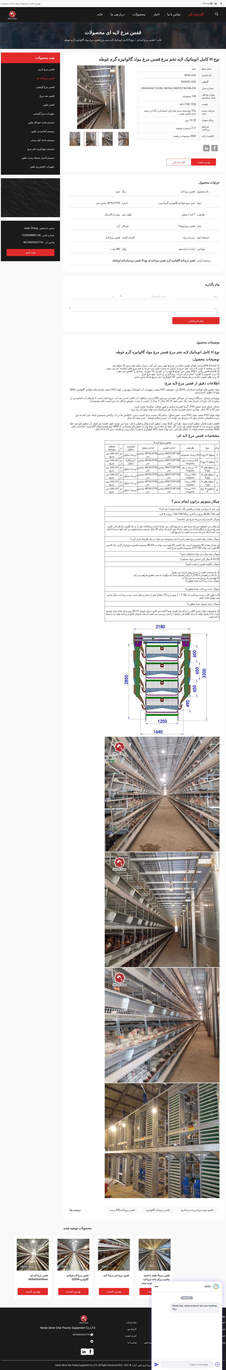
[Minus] (156, 1286)
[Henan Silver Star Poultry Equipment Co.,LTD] (12, 14)
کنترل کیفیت (131, 1336)
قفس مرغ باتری (46, 69)
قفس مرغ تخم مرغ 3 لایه (116, 1275)
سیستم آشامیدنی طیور (42, 131)
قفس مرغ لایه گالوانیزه (158, 1210)
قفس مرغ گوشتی (45, 87)
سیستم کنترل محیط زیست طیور (38, 157)
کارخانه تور (132, 1329)
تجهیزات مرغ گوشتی (43, 113)
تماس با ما (132, 1342)
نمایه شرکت (131, 1322)
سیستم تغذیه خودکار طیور (41, 122)
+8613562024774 (33, 242)
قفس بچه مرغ (47, 95)
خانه (159, 40)
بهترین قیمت (203, 162)
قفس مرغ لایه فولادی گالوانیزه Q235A (77, 1277)
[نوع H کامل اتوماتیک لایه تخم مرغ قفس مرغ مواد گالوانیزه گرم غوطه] (101, 97)
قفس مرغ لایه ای (145, 40)
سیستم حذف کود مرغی (42, 140)
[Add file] (217, 1364)
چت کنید (30, 252)
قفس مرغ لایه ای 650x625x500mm (38, 1277)
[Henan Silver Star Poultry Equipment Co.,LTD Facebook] (221, 3)
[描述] (216, 14)
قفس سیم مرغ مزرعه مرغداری (197, 1210)
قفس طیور (48, 104)
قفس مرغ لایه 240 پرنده (122, 1210)
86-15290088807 (31, 235)
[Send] (156, 1364)
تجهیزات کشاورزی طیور (42, 166)
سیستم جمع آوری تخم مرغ (41, 148)
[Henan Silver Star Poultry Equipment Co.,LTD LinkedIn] (215, 3)
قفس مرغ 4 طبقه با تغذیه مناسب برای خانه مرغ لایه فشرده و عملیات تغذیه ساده (155, 1279)
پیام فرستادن (196, 320)
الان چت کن (179, 162)
